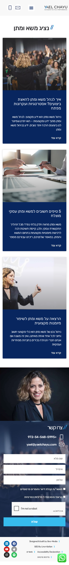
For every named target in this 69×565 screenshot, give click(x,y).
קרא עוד (56, 138)
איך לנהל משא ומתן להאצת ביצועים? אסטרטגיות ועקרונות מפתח (37, 104)
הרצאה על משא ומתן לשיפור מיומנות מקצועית (38, 320)
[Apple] (14, 549)
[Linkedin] (7, 543)
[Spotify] (14, 555)
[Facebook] (14, 543)
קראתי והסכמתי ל (43, 497)
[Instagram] (7, 555)
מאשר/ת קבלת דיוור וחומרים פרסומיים (41, 489)
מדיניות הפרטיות (33, 497)
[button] (31, 8)
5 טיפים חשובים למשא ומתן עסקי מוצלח (35, 213)
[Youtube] (7, 549)
